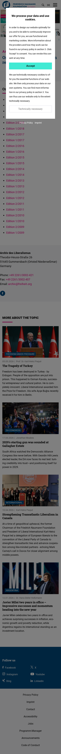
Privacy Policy (26, 122)
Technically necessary (30, 109)
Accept (30, 66)
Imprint (38, 122)
